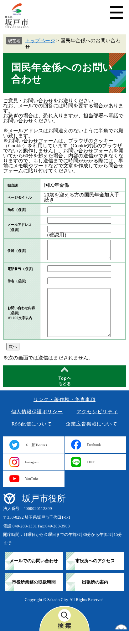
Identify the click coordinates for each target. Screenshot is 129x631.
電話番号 (21, 269)
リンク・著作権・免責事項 (64, 399)
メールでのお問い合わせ (34, 560)
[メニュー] (116, 12)
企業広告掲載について (91, 423)
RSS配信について (32, 423)
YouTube (32, 479)
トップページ (40, 40)
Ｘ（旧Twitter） (37, 445)
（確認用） (56, 234)
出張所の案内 (95, 582)
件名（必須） (18, 281)
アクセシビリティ (97, 411)
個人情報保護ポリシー (37, 411)
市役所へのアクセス (95, 560)
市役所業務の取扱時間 (34, 582)
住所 (18, 250)
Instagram (32, 462)
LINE (91, 462)
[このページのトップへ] (64, 376)
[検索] (64, 618)
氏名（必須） (18, 209)
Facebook (94, 444)
